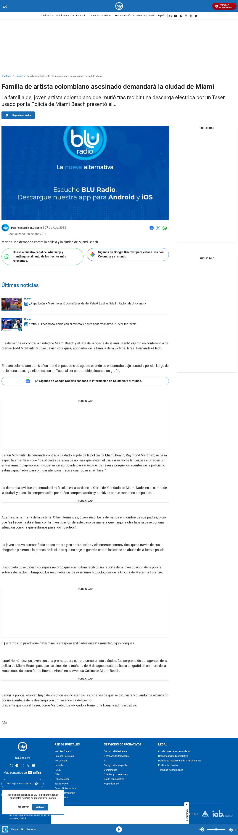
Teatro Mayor (61, 784)
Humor (19, 76)
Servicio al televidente (115, 751)
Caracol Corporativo (65, 793)
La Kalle (59, 765)
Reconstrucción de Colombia (130, 15)
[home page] (119, 6)
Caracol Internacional (66, 788)
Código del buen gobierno (117, 765)
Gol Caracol (61, 761)
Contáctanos (110, 770)
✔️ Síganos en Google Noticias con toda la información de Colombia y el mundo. (88, 381)
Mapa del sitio (111, 784)
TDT (106, 761)
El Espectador (62, 779)
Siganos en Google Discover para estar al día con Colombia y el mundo (131, 254)
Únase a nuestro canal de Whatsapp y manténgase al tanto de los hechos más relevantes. (39, 256)
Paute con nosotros (114, 779)
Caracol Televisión (64, 756)
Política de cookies (168, 765)
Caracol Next (61, 797)
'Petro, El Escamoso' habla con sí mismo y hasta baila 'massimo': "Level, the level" (82, 324)
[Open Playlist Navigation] (236, 829)
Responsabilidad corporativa (173, 756)
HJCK (58, 770)
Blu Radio (6, 76)
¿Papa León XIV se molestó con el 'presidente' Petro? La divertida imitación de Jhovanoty (87, 303)
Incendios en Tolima (100, 15)
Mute (202, 829)
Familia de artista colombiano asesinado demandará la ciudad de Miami (64, 76)
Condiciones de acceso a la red (174, 751)
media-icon (119, 829)
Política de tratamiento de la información (179, 761)
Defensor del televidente (117, 756)
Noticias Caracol (63, 751)
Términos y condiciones (170, 770)
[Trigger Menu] (4, 6)
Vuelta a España (157, 15)
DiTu (57, 774)
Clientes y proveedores (116, 774)
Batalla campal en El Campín (71, 15)
